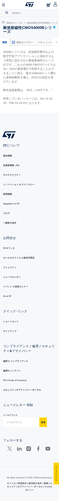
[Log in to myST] (55, 4)
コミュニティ (9, 267)
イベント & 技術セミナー (15, 286)
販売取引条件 (35, 483)
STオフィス (9, 248)
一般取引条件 (9, 223)
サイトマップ (9, 331)
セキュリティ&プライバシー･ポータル (22, 390)
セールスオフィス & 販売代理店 (19, 257)
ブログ (6, 213)
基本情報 (7, 155)
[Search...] (7, 12)
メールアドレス (10, 415)
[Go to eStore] (49, 5)
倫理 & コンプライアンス (15, 361)
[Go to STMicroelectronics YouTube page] (47, 449)
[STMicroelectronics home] (29, 4)
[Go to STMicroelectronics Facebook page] (38, 449)
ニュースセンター (12, 277)
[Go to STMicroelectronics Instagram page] (28, 449)
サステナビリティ (12, 175)
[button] (4, 4)
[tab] (4, 42)
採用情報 (7, 194)
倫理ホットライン (12, 370)
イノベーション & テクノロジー (19, 184)
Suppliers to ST (11, 203)
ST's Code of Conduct (15, 380)
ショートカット (11, 321)
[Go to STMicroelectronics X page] (10, 449)
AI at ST (7, 296)
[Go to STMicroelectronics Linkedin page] (19, 449)
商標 (46, 483)
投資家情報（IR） (12, 165)
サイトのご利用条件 (17, 483)
